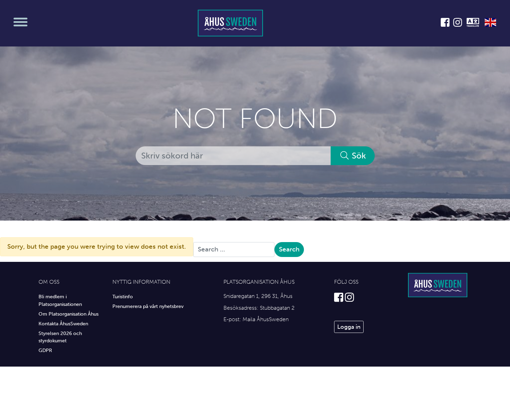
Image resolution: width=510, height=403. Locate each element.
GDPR (45, 350)
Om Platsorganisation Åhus (69, 314)
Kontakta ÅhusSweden (63, 323)
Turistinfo (122, 296)
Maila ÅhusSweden (266, 319)
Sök (358, 156)
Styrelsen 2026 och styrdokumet (60, 337)
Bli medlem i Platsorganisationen (60, 300)
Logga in (348, 326)
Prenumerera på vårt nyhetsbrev (148, 306)
